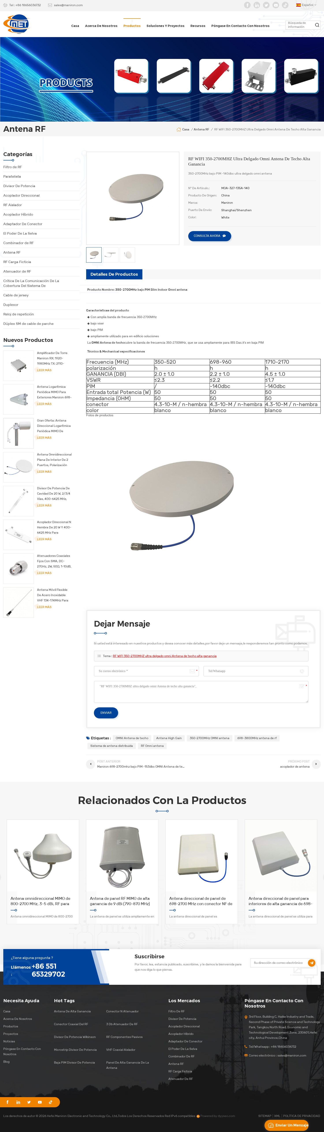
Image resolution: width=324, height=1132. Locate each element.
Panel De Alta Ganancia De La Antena (127, 1065)
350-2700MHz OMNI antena (209, 738)
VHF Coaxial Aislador (120, 1050)
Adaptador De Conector (22, 224)
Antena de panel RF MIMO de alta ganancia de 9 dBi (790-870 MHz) (120, 901)
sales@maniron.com (68, 5)
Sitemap (264, 1116)
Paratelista (12, 176)
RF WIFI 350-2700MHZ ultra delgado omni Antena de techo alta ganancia (165, 656)
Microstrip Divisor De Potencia (75, 1050)
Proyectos (10, 1034)
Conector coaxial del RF (71, 1024)
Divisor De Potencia (19, 186)
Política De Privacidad (301, 1116)
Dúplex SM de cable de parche (28, 324)
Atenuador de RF (17, 271)
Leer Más (44, 370)
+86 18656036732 (28, 5)
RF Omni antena (152, 746)
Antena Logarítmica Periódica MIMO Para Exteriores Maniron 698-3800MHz (54, 392)
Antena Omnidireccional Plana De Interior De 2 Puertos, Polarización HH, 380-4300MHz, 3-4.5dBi (54, 460)
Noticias (9, 1041)
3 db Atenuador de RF (122, 1024)
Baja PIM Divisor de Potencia (74, 1062)
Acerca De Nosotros (17, 1019)
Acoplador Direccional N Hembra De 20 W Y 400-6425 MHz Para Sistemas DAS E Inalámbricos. (54, 527)
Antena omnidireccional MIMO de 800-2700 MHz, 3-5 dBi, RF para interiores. (40, 901)
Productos (132, 26)
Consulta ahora (207, 236)
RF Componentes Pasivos (124, 1037)
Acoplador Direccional (21, 195)
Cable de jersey (16, 295)
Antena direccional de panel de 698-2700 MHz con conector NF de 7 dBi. (200, 901)
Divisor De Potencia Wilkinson (75, 1037)
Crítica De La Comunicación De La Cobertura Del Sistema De (31, 283)
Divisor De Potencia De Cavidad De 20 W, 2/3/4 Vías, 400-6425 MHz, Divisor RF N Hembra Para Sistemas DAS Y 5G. (53, 494)
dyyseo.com (226, 1116)
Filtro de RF (12, 167)
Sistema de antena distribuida (111, 746)
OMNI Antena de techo (132, 738)
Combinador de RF (18, 243)
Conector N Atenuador (122, 1011)
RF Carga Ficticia (17, 262)
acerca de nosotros (101, 26)
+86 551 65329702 (48, 970)
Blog (6, 1062)
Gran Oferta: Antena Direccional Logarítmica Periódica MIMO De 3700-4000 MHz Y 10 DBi (54, 426)
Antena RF (11, 252)
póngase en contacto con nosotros (240, 26)
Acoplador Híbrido (18, 214)
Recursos (197, 26)
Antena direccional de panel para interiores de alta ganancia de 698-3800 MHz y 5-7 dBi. (281, 901)
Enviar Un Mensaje (292, 1125)
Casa (75, 26)
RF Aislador (12, 205)
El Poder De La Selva (20, 233)
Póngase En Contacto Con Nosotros (22, 1051)
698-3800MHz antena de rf (257, 738)
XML (277, 1116)
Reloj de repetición (18, 314)
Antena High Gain (169, 738)
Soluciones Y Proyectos (165, 26)
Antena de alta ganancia (72, 1011)
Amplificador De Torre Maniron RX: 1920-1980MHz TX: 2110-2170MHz (52, 358)
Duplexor (10, 305)
